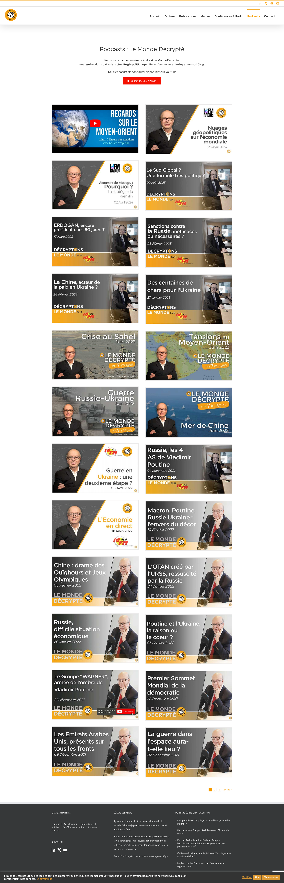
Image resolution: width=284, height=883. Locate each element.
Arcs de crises (70, 824)
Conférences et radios (73, 827)
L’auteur (56, 824)
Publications (87, 824)
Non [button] (257, 877)
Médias (55, 827)
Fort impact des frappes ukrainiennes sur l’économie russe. (203, 832)
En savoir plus (44, 878)
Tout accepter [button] (271, 877)
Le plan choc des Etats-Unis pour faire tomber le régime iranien (200, 865)
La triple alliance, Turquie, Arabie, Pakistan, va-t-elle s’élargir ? (203, 822)
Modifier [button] (247, 877)
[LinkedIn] (53, 850)
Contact (55, 830)
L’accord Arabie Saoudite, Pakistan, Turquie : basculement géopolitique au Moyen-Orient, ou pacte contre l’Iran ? (201, 843)
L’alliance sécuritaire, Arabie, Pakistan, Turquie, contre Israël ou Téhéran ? (204, 855)
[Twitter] (59, 850)
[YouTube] (65, 850)
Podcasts (92, 827)
